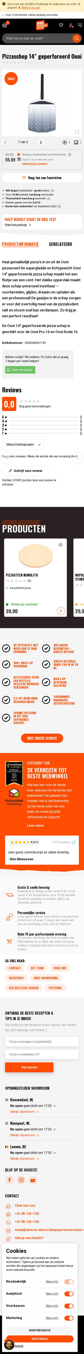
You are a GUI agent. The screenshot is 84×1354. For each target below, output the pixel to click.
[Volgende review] (78, 458)
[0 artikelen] (6, 25)
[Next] (41, 142)
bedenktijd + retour (28, 190)
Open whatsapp (22, 369)
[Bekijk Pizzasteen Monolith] (35, 578)
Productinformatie (20, 244)
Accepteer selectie (39, 1330)
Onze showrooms (46, 978)
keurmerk (26, 198)
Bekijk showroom (22, 1112)
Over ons (60, 968)
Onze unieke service (42, 738)
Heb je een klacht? (29, 1238)
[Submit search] (77, 38)
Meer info (52, 1281)
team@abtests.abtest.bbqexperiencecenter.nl (47, 1230)
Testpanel (55, 987)
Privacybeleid (14, 1345)
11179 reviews (61, 842)
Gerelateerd (60, 244)
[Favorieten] (61, 25)
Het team (37, 968)
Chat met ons (25, 1205)
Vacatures (16, 978)
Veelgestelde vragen (23, 987)
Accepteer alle (40, 1338)
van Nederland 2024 (31, 206)
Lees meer (35, 825)
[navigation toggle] (78, 25)
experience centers (35, 163)
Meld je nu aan (31, 7)
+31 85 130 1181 (27, 1214)
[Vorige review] (6, 458)
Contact (15, 968)
